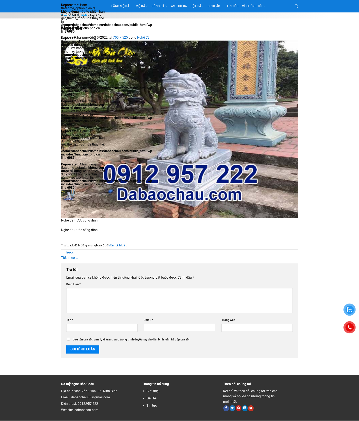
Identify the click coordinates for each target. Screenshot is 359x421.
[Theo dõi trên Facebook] (226, 408)
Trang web (228, 320)
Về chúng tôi (252, 6)
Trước (67, 252)
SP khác (214, 6)
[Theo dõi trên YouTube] (251, 408)
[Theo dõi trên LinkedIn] (245, 408)
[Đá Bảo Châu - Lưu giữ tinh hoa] (83, 195)
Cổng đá (157, 6)
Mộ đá (140, 6)
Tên (69, 320)
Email (148, 320)
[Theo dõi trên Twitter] (232, 408)
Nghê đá (82, 15)
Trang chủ (67, 15)
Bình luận (73, 284)
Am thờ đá (179, 6)
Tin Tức (232, 6)
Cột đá (196, 6)
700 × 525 (120, 37)
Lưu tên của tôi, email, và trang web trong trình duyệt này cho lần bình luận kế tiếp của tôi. (131, 339)
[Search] (296, 6)
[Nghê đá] (179, 129)
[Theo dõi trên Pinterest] (238, 408)
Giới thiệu (153, 391)
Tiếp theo (70, 258)
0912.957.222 (88, 404)
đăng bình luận (117, 245)
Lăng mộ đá (120, 6)
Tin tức (151, 406)
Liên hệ (151, 398)
